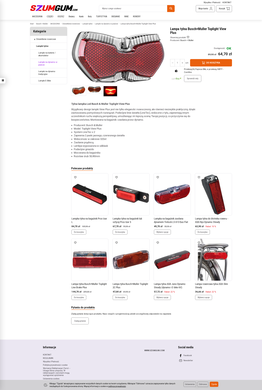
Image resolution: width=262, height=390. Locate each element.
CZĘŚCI (50, 16)
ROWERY (137, 16)
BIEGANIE (115, 16)
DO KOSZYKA (213, 62)
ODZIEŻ (61, 16)
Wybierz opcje (162, 232)
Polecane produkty (82, 168)
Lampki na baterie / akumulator (47, 54)
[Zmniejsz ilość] (182, 62)
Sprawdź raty (192, 78)
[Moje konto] (205, 8)
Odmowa (203, 384)
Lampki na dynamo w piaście (47, 63)
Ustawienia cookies (51, 379)
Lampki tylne (42, 46)
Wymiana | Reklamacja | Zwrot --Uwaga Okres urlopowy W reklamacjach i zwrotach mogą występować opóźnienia (56, 371)
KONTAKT (227, 2)
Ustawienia (190, 384)
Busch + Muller (187, 40)
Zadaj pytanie (80, 321)
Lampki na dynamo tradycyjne (46, 72)
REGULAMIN (48, 358)
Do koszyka (79, 232)
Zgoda (214, 384)
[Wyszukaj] (171, 8)
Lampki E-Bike (44, 80)
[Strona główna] (54, 8)
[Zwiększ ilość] (172, 62)
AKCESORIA (37, 16)
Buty (90, 16)
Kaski (81, 16)
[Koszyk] (224, 8)
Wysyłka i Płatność (212, 2)
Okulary (72, 16)
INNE (126, 16)
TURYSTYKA (101, 16)
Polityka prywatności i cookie (55, 365)
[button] (79, 90)
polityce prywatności (117, 386)
